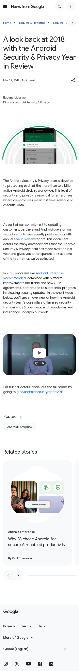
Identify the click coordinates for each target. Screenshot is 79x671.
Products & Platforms (31, 23)
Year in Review (24, 239)
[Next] (72, 22)
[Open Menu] (5, 6)
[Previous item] (8, 575)
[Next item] (18, 575)
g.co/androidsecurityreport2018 (40, 392)
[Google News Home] (27, 6)
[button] (73, 80)
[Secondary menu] (71, 6)
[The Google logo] (10, 611)
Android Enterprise (19, 427)
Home (7, 23)
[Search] (59, 6)
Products (58, 23)
